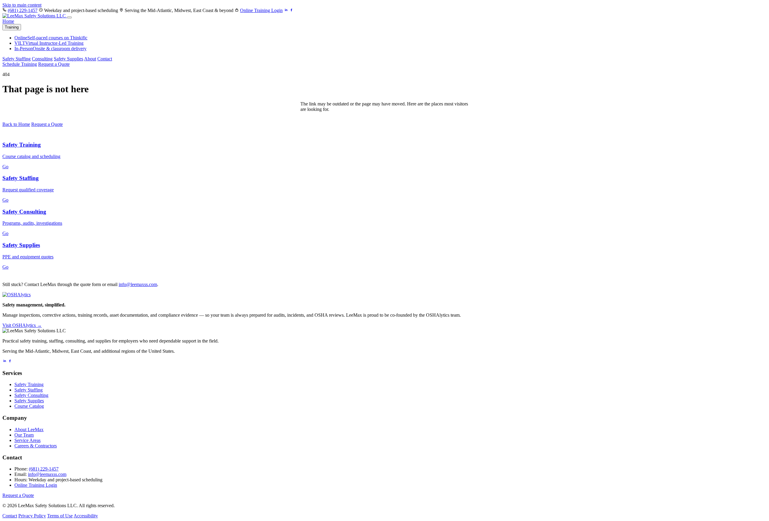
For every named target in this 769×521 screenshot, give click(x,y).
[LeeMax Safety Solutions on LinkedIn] (286, 10)
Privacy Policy (32, 515)
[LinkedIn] (4, 361)
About (90, 58)
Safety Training (29, 384)
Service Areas (27, 440)
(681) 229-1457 (23, 10)
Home (8, 21)
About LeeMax (29, 429)
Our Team (24, 434)
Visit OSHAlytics (22, 325)
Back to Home (16, 124)
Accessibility (86, 515)
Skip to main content (21, 5)
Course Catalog (29, 406)
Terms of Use (60, 515)
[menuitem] (50, 37)
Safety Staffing (16, 58)
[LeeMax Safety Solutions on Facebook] (291, 10)
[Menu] (69, 17)
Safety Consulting (31, 395)
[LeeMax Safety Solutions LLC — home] (34, 15)
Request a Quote (54, 64)
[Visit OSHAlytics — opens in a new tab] (16, 294)
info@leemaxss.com (138, 284)
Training (12, 27)
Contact (104, 58)
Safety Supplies (68, 58)
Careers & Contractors (35, 445)
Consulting (42, 58)
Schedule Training (19, 64)
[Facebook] (10, 361)
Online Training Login (261, 10)
